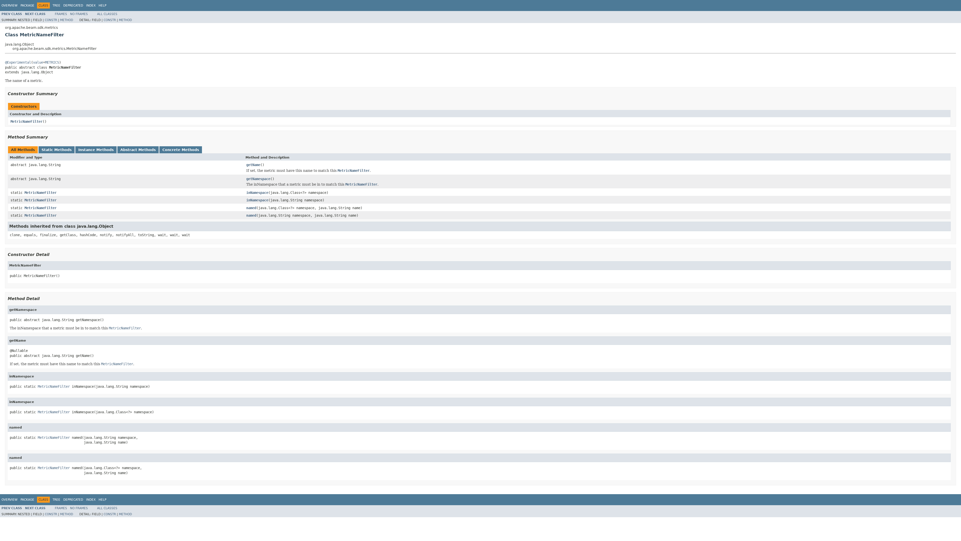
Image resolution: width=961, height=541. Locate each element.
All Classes (107, 14)
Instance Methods (96, 150)
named (251, 208)
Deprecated (73, 5)
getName (253, 165)
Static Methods (57, 150)
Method (66, 20)
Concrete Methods (180, 150)
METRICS (52, 62)
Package (27, 5)
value (38, 62)
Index (91, 5)
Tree (56, 5)
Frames (61, 14)
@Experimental (18, 62)
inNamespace (257, 193)
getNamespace (258, 179)
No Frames (79, 14)
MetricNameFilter (27, 121)
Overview (10, 5)
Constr (51, 20)
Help (102, 5)
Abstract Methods (138, 150)
